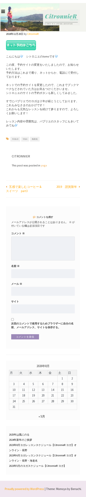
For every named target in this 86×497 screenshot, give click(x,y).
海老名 (35, 139)
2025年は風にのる (19, 434)
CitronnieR (33, 34)
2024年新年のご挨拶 (20, 440)
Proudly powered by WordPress (24, 489)
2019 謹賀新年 (66, 187)
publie (15, 139)
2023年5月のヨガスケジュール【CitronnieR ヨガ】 (37, 466)
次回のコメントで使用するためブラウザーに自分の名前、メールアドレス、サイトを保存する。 (42, 325)
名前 (15, 266)
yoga (25, 139)
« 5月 (42, 416)
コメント (18, 233)
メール (16, 284)
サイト (15, 301)
